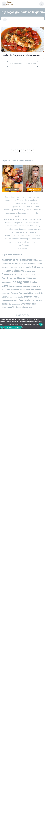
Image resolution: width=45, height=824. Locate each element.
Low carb (35, 286)
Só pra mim (25, 300)
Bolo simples (15, 270)
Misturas (30, 290)
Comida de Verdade (33, 275)
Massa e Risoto (16, 289)
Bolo (32, 267)
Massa (4, 290)
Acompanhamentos (26, 260)
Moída (4, 293)
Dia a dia (24, 278)
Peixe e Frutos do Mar (22, 293)
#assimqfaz (8, 259)
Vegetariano (7, 307)
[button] (4, 3)
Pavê (8, 293)
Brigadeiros (34, 271)
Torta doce (37, 300)
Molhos (38, 290)
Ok (41, 324)
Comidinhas (9, 278)
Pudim (36, 293)
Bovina (27, 271)
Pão (41, 293)
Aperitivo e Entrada (16, 263)
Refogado (13, 297)
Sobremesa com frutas (10, 300)
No (2, 327)
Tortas (5, 304)
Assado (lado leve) (16, 267)
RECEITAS (5, 297)
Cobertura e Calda (17, 275)
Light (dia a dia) (24, 286)
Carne (6, 274)
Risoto (20, 297)
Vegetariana (28, 303)
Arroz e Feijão (30, 263)
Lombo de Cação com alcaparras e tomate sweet (21, 55)
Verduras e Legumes (22, 307)
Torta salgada (14, 304)
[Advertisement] (22, 116)
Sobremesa (31, 296)
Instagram (20, 282)
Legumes (13, 286)
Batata (26, 267)
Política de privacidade (12, 327)
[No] (22, 327)
